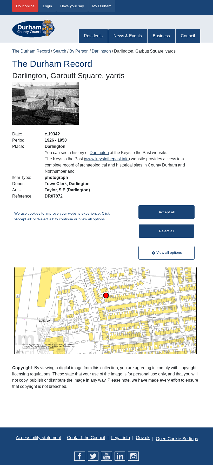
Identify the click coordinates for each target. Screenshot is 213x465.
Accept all (167, 212)
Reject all (166, 231)
